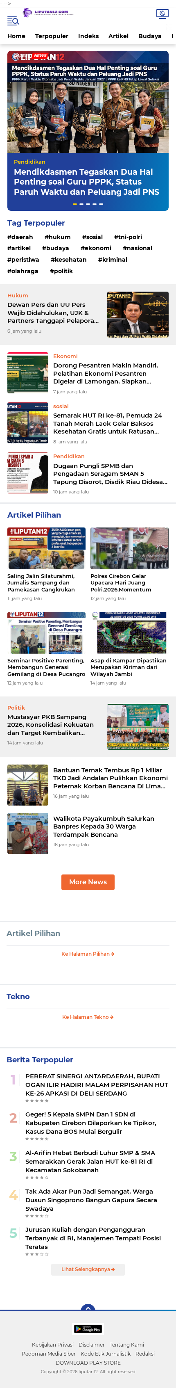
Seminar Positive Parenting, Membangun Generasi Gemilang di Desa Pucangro (46, 667)
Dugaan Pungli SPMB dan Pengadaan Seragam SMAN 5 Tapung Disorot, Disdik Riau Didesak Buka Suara (110, 474)
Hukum (60, 237)
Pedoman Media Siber (49, 1354)
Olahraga (24, 271)
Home (16, 36)
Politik (63, 271)
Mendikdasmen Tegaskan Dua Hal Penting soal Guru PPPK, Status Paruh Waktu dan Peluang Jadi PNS (86, 182)
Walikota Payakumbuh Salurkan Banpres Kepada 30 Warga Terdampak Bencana (103, 826)
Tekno (18, 996)
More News (88, 882)
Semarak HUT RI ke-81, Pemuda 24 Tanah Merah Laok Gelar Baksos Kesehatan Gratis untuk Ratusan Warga (107, 423)
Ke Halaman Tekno (86, 1017)
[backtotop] (88, 1311)
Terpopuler (51, 36)
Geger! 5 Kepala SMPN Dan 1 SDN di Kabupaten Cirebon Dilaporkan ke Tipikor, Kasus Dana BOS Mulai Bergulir (90, 1122)
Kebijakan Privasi (53, 1345)
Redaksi (145, 1354)
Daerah (22, 237)
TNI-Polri (130, 237)
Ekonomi (98, 248)
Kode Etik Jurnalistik (106, 1354)
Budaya (150, 36)
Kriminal (114, 259)
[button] (75, 204)
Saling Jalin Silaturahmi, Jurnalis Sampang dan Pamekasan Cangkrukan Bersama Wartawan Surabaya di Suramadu (41, 583)
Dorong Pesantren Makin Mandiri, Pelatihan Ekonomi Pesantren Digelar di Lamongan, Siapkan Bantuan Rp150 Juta (105, 373)
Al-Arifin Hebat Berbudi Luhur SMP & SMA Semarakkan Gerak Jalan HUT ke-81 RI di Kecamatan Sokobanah (90, 1161)
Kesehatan (71, 259)
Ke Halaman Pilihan (86, 954)
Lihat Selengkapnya (86, 1269)
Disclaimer (92, 1345)
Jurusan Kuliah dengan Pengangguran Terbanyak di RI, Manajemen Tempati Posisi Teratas (93, 1238)
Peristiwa (25, 259)
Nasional (139, 248)
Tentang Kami (127, 1345)
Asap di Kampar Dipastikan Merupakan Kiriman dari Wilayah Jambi (128, 667)
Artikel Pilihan (33, 933)
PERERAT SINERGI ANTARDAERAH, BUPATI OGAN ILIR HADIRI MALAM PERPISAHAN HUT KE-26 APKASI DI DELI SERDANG (96, 1084)
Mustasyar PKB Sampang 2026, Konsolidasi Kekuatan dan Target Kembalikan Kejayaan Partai (50, 725)
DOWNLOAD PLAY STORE (88, 1363)
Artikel (118, 36)
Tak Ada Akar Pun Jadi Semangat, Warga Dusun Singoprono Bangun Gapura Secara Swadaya (91, 1199)
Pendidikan (29, 161)
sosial (94, 237)
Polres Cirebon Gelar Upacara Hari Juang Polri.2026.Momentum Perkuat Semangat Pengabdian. (120, 583)
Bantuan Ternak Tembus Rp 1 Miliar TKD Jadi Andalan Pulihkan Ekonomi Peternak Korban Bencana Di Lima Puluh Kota (110, 778)
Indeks (88, 36)
